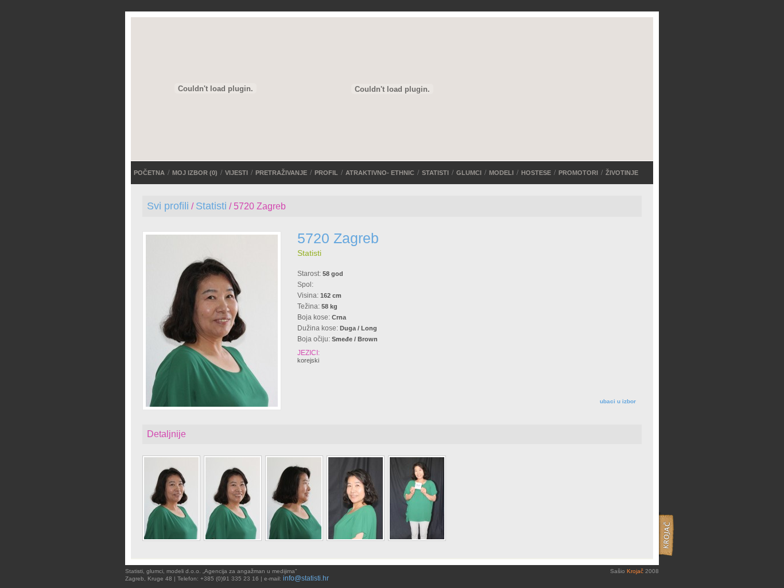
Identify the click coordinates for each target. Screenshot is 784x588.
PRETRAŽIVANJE (281, 172)
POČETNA (149, 172)
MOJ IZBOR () (195, 172)
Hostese (536, 172)
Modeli (501, 172)
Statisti (435, 172)
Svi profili (168, 206)
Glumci (469, 172)
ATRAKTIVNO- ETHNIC (380, 172)
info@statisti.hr (306, 578)
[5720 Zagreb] (212, 404)
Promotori (578, 172)
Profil (326, 172)
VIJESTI (236, 172)
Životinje (622, 172)
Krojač (635, 571)
